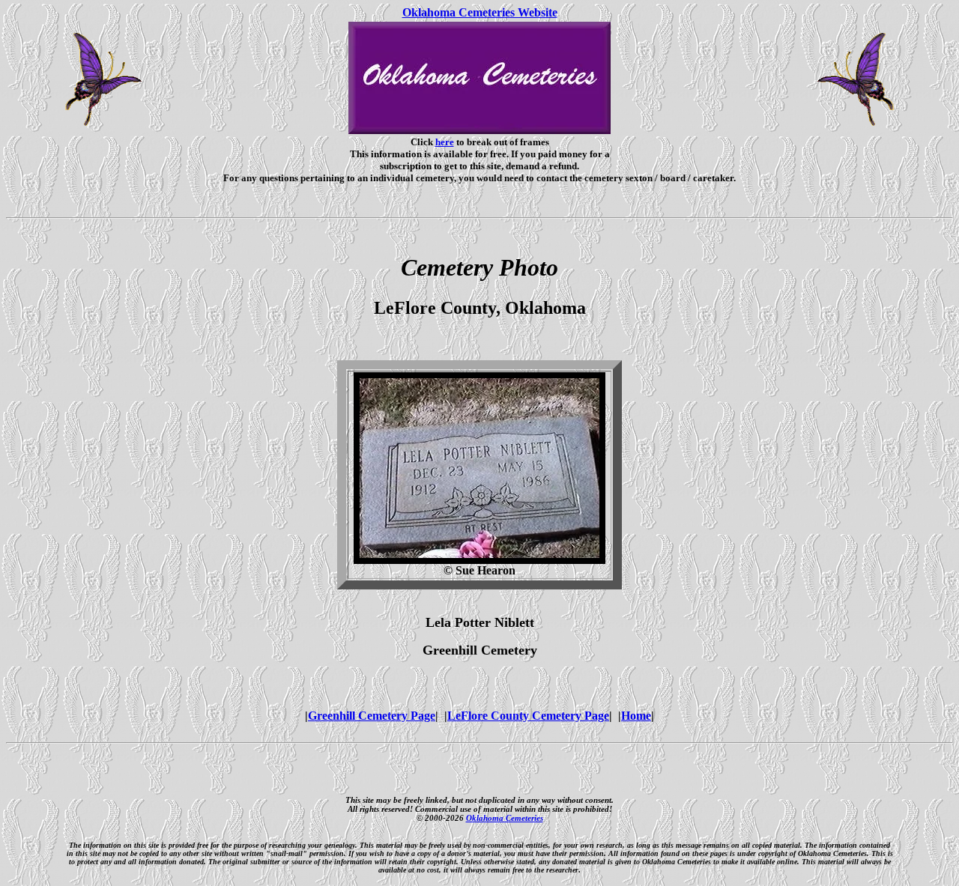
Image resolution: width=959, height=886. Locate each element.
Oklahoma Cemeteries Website (479, 12)
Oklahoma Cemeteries (504, 817)
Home (636, 715)
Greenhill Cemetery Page (371, 715)
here (444, 142)
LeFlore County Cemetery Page (528, 715)
